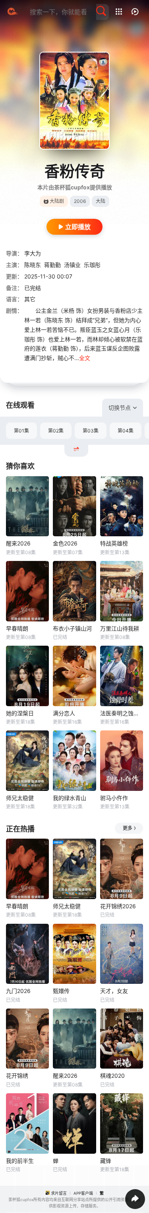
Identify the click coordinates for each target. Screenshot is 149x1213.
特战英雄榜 (114, 543)
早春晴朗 (17, 628)
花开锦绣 (17, 1075)
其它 (29, 299)
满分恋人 (64, 713)
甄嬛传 (61, 990)
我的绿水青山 (69, 797)
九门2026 (18, 990)
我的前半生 (20, 1160)
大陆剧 (57, 201)
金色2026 (65, 543)
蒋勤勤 (52, 264)
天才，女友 (114, 990)
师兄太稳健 (20, 797)
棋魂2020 (112, 1075)
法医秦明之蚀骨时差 (121, 713)
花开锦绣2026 (118, 906)
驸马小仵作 (114, 797)
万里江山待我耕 (119, 628)
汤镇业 (72, 264)
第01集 (21, 431)
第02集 (56, 431)
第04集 (126, 431)
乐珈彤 (92, 264)
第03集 (91, 431)
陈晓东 (32, 264)
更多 (127, 828)
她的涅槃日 (20, 713)
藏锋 (105, 1160)
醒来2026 (18, 543)
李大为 (32, 253)
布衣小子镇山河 (72, 628)
